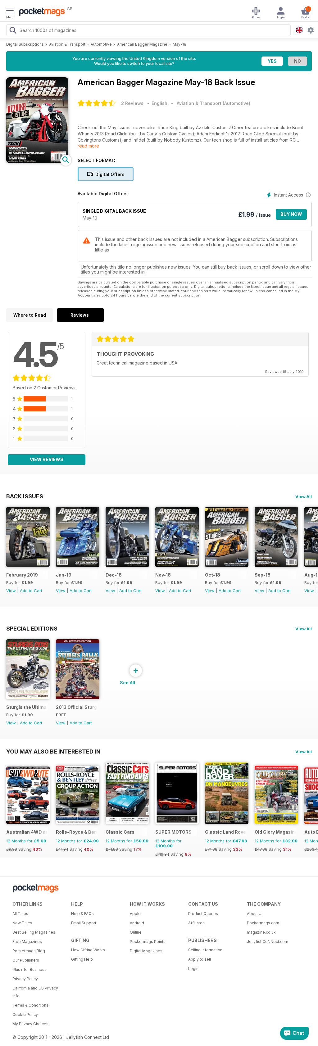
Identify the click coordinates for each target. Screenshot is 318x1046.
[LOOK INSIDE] (37, 161)
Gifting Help (82, 959)
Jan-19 (63, 574)
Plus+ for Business (29, 969)
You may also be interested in (53, 751)
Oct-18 (212, 574)
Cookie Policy (25, 1014)
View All (303, 496)
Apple (135, 913)
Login (193, 968)
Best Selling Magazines (33, 932)
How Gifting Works (88, 950)
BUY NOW (291, 214)
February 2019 (22, 574)
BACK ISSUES (24, 496)
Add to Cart (31, 590)
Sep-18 (262, 574)
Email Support (83, 923)
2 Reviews (132, 103)
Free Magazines (27, 941)
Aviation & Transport (67, 44)
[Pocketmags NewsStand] (40, 12)
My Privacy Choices (30, 1023)
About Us (255, 913)
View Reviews (46, 459)
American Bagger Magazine (142, 44)
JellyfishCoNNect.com (267, 941)
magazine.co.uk (261, 932)
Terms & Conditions (30, 1005)
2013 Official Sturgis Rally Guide (76, 707)
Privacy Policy (25, 978)
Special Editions (31, 628)
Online (136, 932)
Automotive (101, 44)
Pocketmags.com (263, 923)
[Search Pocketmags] (13, 31)
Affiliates (196, 923)
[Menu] (10, 11)
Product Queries (203, 913)
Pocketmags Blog (28, 951)
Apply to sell (199, 959)
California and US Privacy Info (35, 992)
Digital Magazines (146, 951)
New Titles (22, 923)
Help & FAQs (82, 913)
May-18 (179, 44)
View (11, 590)
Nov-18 (163, 574)
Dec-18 (114, 574)
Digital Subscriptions (25, 44)
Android (137, 923)
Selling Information (205, 950)
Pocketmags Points (148, 941)
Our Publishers (25, 960)
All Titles (20, 913)
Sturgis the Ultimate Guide (27, 707)
